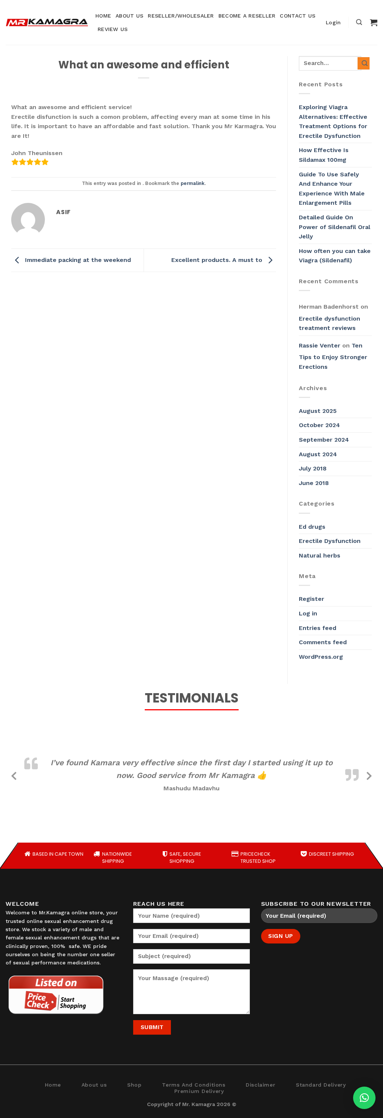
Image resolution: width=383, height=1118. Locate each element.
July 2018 (313, 468)
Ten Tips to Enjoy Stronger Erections (333, 356)
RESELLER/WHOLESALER (181, 16)
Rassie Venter (319, 345)
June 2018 (314, 483)
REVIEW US (113, 29)
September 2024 (324, 439)
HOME (103, 16)
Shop (134, 1085)
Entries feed (317, 627)
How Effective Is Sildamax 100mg (324, 154)
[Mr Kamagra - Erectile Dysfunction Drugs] (47, 23)
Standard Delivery (321, 1085)
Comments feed (323, 642)
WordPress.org (321, 656)
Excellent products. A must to (217, 259)
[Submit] (364, 63)
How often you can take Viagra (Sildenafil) (335, 255)
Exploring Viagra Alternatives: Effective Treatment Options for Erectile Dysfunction (333, 121)
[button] (364, 1098)
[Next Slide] (369, 774)
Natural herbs (319, 555)
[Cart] (373, 22)
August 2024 (318, 454)
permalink (193, 183)
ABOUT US (129, 16)
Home (53, 1085)
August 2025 (318, 410)
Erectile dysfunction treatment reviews (329, 323)
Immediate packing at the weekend (77, 259)
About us (94, 1085)
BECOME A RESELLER (247, 16)
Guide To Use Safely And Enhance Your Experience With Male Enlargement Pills (332, 189)
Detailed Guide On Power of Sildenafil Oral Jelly (334, 227)
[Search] (359, 22)
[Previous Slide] (13, 774)
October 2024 (319, 425)
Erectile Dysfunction (330, 540)
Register (311, 598)
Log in (308, 613)
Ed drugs (312, 526)
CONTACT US (297, 16)
